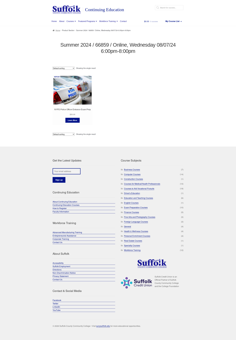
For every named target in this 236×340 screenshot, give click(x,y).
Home (54, 21)
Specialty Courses (132, 245)
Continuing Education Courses (66, 205)
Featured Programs (86, 21)
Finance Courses (131, 212)
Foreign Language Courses (136, 221)
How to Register (60, 208)
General (127, 226)
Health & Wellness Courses (136, 231)
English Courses (131, 202)
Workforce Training (107, 21)
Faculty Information (61, 211)
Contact (123, 21)
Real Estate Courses (133, 240)
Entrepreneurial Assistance (64, 235)
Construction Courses (133, 179)
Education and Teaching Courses (138, 198)
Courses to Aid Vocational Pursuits (139, 188)
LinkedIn (56, 306)
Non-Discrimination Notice (64, 272)
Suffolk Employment (61, 266)
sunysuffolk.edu (103, 326)
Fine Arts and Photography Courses (139, 217)
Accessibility (58, 263)
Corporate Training (61, 239)
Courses (70, 21)
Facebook (57, 300)
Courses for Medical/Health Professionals (142, 183)
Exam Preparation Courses (136, 207)
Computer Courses (132, 174)
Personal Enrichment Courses (137, 235)
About (61, 21)
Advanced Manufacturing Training (67, 232)
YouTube (56, 310)
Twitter (55, 303)
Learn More (72, 120)
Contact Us (57, 242)
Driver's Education (132, 193)
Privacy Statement (60, 276)
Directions (57, 269)
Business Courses (132, 169)
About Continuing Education (65, 201)
